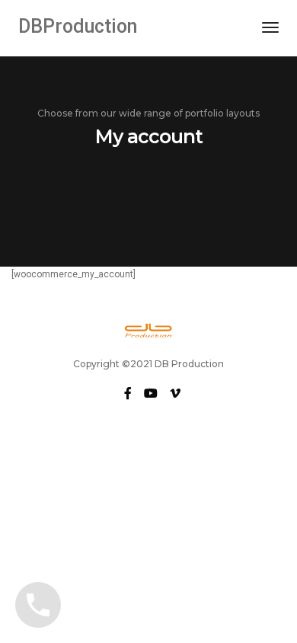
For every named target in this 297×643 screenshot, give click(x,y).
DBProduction (77, 26)
